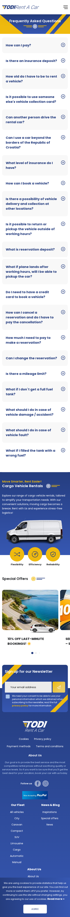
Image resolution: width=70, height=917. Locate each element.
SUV (17, 837)
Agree (35, 909)
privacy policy (20, 705)
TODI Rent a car (35, 726)
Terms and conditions (49, 746)
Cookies (24, 739)
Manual (16, 862)
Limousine (17, 843)
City (16, 818)
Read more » (55, 899)
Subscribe (59, 687)
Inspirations (50, 812)
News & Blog (50, 805)
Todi (20, 7)
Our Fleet (18, 805)
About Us (34, 869)
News (49, 824)
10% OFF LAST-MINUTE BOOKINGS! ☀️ (26, 641)
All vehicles (17, 812)
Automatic (17, 856)
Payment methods (19, 746)
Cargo (17, 849)
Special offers (49, 818)
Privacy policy (42, 739)
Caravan (16, 824)
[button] (32, 653)
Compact (17, 831)
